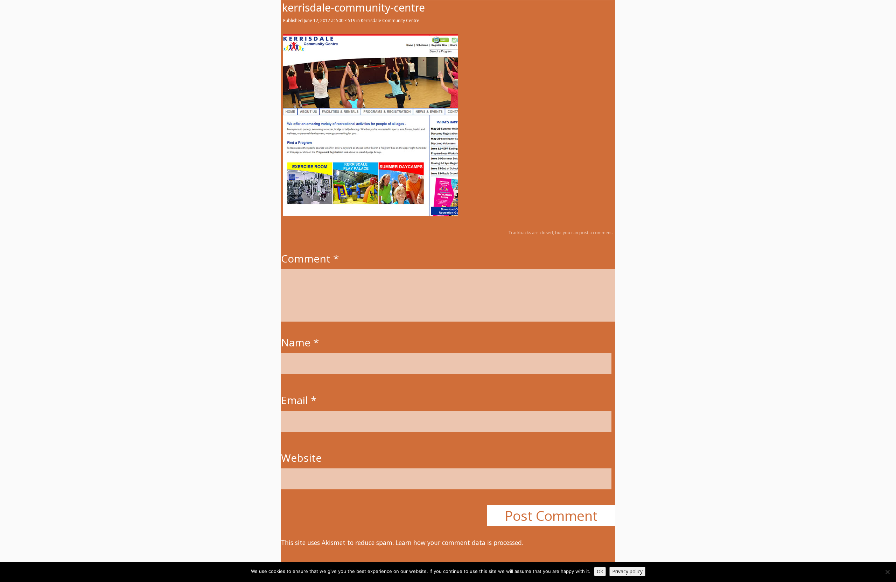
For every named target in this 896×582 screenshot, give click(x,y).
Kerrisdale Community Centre (390, 20)
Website (301, 458)
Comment (310, 258)
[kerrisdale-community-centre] (370, 213)
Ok (600, 571)
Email (299, 400)
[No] (887, 571)
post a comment (595, 233)
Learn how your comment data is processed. (459, 542)
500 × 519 (345, 20)
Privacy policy (627, 571)
